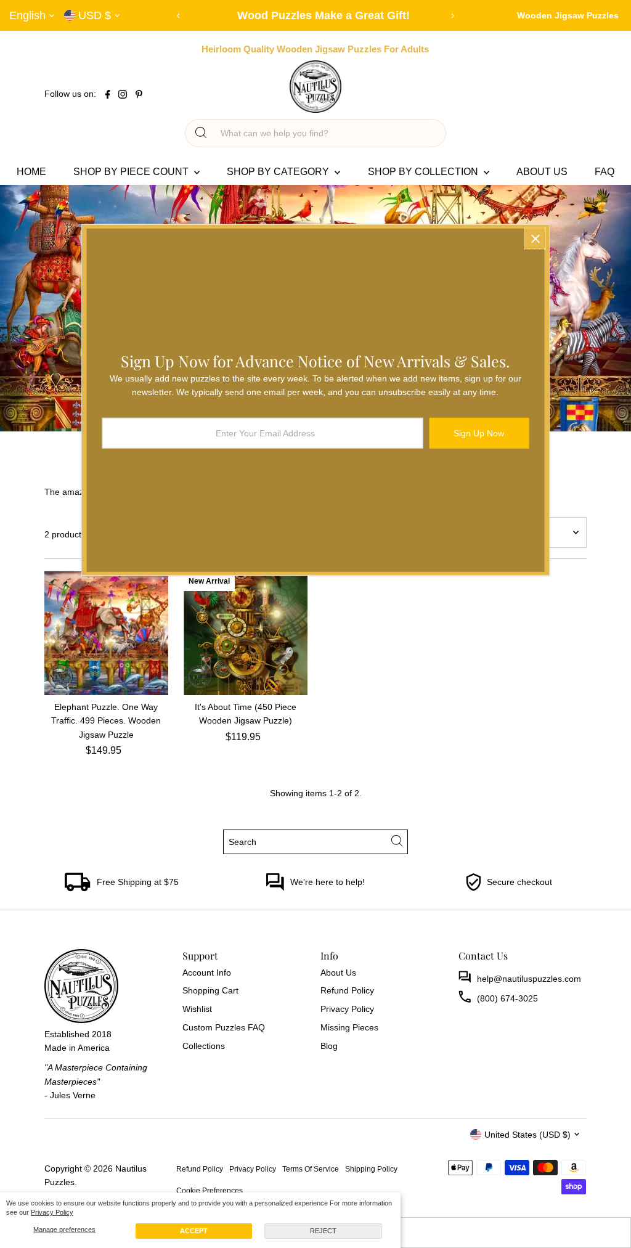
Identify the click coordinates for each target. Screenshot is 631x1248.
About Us (542, 171)
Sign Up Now (479, 433)
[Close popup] (535, 239)
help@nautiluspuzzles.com (529, 979)
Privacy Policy (52, 1212)
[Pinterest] (138, 95)
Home (31, 171)
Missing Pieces (349, 1027)
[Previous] (179, 16)
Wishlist (197, 1009)
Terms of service (310, 1169)
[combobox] (326, 133)
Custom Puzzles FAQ (223, 1027)
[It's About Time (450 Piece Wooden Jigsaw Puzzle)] (245, 633)
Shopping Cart (210, 990)
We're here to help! (327, 882)
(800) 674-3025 (507, 998)
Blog (329, 1046)
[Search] (201, 133)
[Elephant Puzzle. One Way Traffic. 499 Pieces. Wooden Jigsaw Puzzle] (106, 633)
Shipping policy (371, 1169)
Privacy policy (252, 1169)
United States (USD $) (527, 1135)
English (27, 15)
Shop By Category (279, 171)
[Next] (452, 16)
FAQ (604, 171)
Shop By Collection (424, 171)
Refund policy (199, 1169)
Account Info (206, 972)
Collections (203, 1046)
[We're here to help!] (275, 888)
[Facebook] (107, 95)
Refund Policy (347, 990)
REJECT (323, 1230)
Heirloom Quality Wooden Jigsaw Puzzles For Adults (315, 49)
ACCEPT (194, 1230)
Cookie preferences (209, 1190)
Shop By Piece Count (132, 171)
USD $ (94, 15)
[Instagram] (122, 95)
